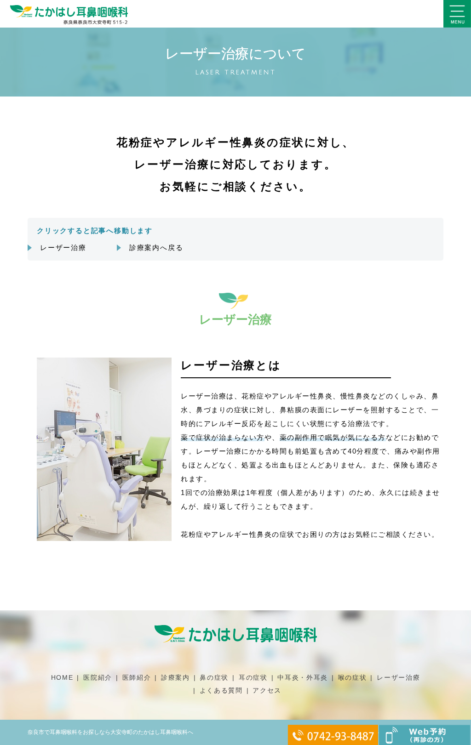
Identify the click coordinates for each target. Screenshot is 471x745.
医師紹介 (136, 677)
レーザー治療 (63, 247)
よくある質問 (221, 690)
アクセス (267, 690)
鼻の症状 (214, 677)
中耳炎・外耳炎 (302, 677)
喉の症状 (352, 677)
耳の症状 (253, 677)
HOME (62, 677)
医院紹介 (97, 677)
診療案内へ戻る (156, 247)
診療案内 (175, 677)
